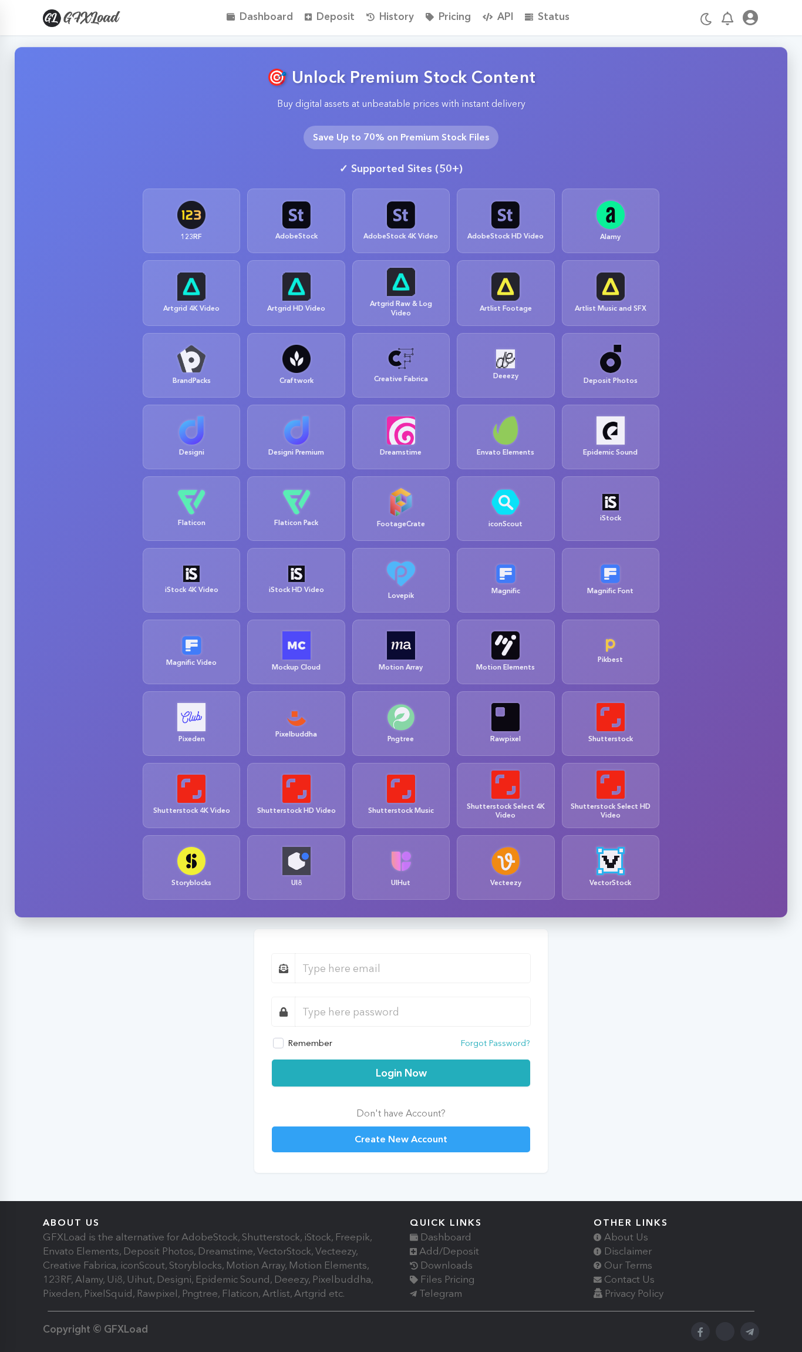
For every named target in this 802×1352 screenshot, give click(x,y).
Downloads (445, 1265)
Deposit (335, 16)
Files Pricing (446, 1279)
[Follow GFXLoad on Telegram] (749, 1331)
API (505, 16)
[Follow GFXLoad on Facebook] (700, 1331)
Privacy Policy (632, 1293)
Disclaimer (627, 1251)
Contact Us (628, 1279)
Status (554, 16)
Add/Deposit (448, 1251)
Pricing (455, 16)
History (396, 16)
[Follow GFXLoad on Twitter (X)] (725, 1331)
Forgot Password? (495, 1043)
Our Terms (627, 1265)
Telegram (439, 1293)
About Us (625, 1237)
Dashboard (266, 16)
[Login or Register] (750, 19)
